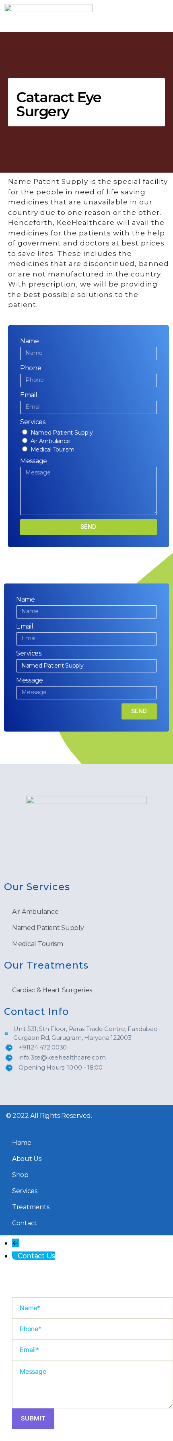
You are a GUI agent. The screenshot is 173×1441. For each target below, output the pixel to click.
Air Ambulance (50, 441)
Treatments (30, 1207)
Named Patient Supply (62, 432)
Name (29, 341)
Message (33, 461)
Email (28, 395)
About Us (26, 1159)
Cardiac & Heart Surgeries (52, 990)
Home (21, 1142)
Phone (30, 368)
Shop (20, 1175)
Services (32, 422)
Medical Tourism (52, 449)
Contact (24, 1223)
